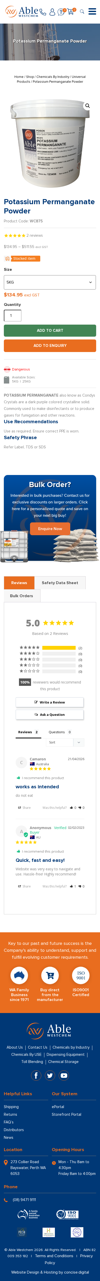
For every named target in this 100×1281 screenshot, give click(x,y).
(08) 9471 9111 (24, 1199)
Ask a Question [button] (52, 714)
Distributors (14, 1130)
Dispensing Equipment (66, 1054)
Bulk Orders (21, 595)
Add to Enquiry (50, 345)
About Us (15, 1047)
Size (8, 269)
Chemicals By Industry (52, 77)
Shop (30, 77)
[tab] (19, 582)
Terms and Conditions (54, 1255)
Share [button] (26, 807)
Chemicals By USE (26, 1054)
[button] (87, 105)
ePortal (58, 1106)
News (8, 1137)
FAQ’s (9, 1122)
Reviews (19, 582)
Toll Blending (32, 1061)
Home (19, 77)
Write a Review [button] (52, 702)
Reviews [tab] (25, 732)
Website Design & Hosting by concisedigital (50, 1272)
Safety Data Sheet (60, 582)
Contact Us (37, 1047)
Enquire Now (50, 529)
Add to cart (50, 330)
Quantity (12, 304)
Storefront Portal (66, 1114)
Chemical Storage (63, 1061)
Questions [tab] (57, 732)
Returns (10, 1114)
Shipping (11, 1106)
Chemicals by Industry (71, 1047)
